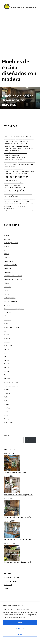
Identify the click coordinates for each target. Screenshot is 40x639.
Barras (6, 250)
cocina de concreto (10, 265)
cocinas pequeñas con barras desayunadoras (18, 193)
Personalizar (20, 628)
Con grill (6, 290)
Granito (6, 334)
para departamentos (11, 386)
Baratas (6, 246)
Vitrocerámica (8, 422)
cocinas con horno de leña (25, 148)
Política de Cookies (10, 581)
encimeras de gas (27, 203)
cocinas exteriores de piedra (25, 171)
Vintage (6, 419)
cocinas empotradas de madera (13, 169)
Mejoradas (7, 367)
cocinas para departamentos (14, 187)
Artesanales (8, 239)
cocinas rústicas (11, 196)
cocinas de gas (9, 272)
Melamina (7, 371)
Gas (5, 331)
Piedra (6, 397)
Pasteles (7, 389)
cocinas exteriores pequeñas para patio (16, 173)
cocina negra (8, 143)
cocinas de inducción (10, 162)
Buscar (6, 435)
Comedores (7, 287)
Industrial (7, 342)
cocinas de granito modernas (13, 159)
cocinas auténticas (9, 146)
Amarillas (7, 235)
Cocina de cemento (9, 139)
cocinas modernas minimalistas (13, 182)
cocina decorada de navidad (24, 139)
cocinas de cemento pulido (12, 155)
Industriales (8, 345)
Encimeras (7, 320)
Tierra (6, 411)
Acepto (20, 623)
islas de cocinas (9, 208)
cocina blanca (8, 261)
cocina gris (7, 141)
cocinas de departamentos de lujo (14, 157)
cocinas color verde (10, 148)
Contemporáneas (9, 298)
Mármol (6, 364)
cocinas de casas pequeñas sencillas (15, 153)
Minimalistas (8, 375)
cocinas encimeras (9, 171)
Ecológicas (7, 312)
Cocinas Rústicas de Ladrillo (12, 199)
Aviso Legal (8, 585)
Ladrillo (6, 349)
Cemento (7, 257)
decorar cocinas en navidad (12, 203)
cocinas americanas (20, 143)
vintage (33, 210)
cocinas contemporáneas (11, 150)
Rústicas (7, 404)
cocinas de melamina (26, 164)
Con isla (6, 294)
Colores (6, 283)
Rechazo (20, 634)
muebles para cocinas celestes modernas (17, 210)
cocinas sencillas (28, 199)
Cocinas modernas (16, 177)
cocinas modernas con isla (12, 180)
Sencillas (7, 408)
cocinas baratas (22, 146)
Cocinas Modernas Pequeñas (12, 185)
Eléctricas (7, 316)
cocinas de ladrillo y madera (26, 162)
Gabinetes (7, 323)
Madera (6, 360)
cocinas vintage (9, 201)
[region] (20, 620)
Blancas (6, 254)
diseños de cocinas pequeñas (14, 309)
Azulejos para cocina (11, 243)
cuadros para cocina (22, 201)
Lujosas (6, 356)
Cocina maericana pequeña (20, 141)
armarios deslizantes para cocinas (14, 136)
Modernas (7, 378)
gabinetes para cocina (11, 327)
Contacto (7, 588)
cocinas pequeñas (14, 190)
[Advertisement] (20, 34)
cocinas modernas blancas (13, 276)
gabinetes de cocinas (11, 206)
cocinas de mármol (9, 166)
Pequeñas (7, 393)
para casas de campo (11, 382)
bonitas (28, 136)
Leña (5, 353)
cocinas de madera (10, 164)
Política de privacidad (11, 577)
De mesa (7, 305)
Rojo (5, 400)
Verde (6, 415)
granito (22, 206)
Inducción (7, 338)
